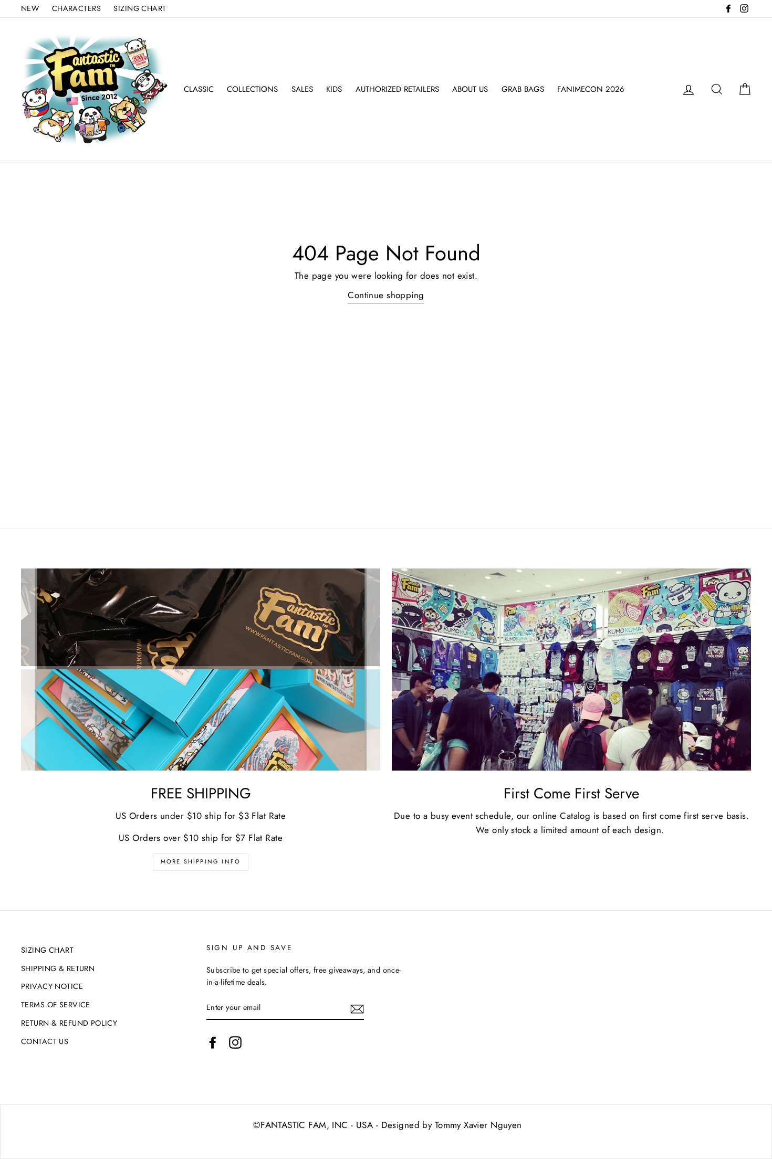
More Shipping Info (201, 861)
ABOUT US (470, 89)
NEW (30, 8)
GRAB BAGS (523, 89)
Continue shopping (386, 295)
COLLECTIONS (252, 89)
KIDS (334, 89)
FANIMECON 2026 (590, 89)
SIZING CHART (139, 8)
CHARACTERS (76, 8)
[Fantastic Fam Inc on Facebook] (212, 1042)
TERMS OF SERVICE (55, 1004)
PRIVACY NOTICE (52, 986)
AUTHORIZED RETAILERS (397, 89)
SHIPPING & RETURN (58, 968)
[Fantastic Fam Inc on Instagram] (235, 1042)
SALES (302, 89)
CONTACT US (44, 1041)
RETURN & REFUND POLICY (69, 1023)
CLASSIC (199, 89)
